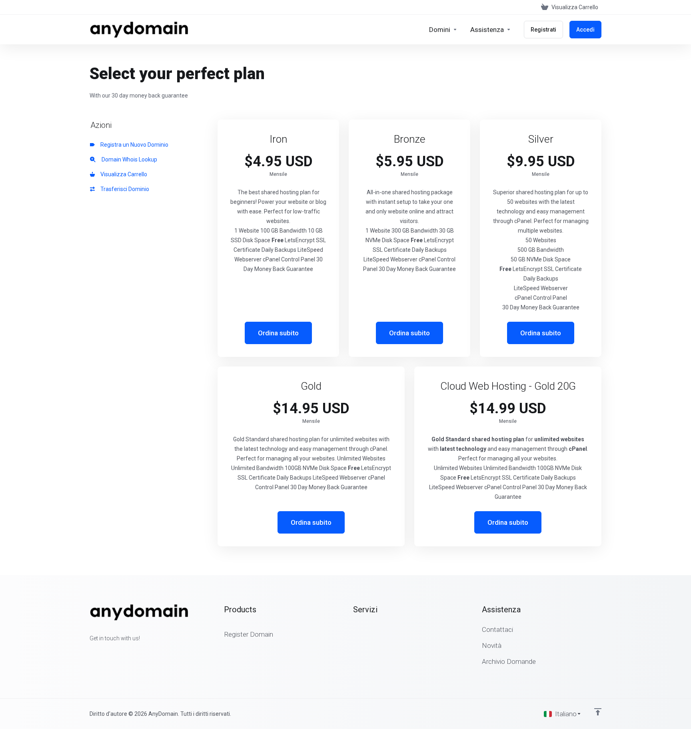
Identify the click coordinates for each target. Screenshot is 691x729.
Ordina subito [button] (278, 333)
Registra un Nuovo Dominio (133, 144)
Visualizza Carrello (122, 174)
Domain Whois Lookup (127, 159)
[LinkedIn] (115, 652)
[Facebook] (89, 652)
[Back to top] (598, 712)
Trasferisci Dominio (123, 189)
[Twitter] (102, 652)
